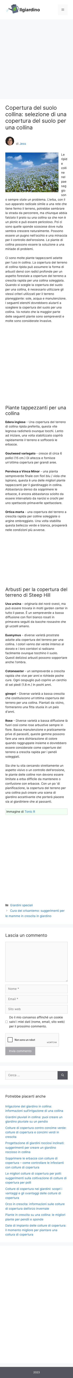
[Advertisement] (36, 57)
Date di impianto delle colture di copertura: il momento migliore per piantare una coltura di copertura (35, 1230)
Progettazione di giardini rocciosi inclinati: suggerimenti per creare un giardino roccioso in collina (34, 1147)
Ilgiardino (29, 9)
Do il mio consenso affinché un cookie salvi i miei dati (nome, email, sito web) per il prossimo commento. (37, 1022)
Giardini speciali (21, 905)
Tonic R (30, 811)
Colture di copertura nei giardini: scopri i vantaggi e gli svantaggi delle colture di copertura (33, 1193)
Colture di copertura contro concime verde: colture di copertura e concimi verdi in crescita (35, 1132)
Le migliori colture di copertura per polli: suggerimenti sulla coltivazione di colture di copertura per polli (36, 1178)
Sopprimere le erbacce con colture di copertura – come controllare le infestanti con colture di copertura (34, 1163)
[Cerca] (63, 1075)
